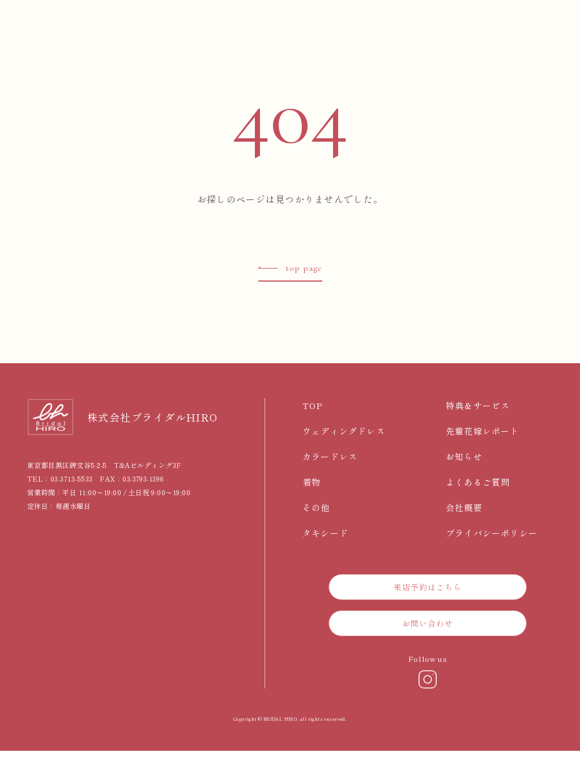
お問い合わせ (428, 623)
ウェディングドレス (343, 431)
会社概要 (464, 507)
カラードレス (329, 456)
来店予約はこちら (428, 587)
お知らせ (464, 456)
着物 (311, 482)
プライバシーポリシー (492, 533)
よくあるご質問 (478, 482)
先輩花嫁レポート (482, 431)
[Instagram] (428, 679)
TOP (312, 405)
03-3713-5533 (71, 478)
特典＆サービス (478, 405)
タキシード (325, 533)
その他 (316, 507)
